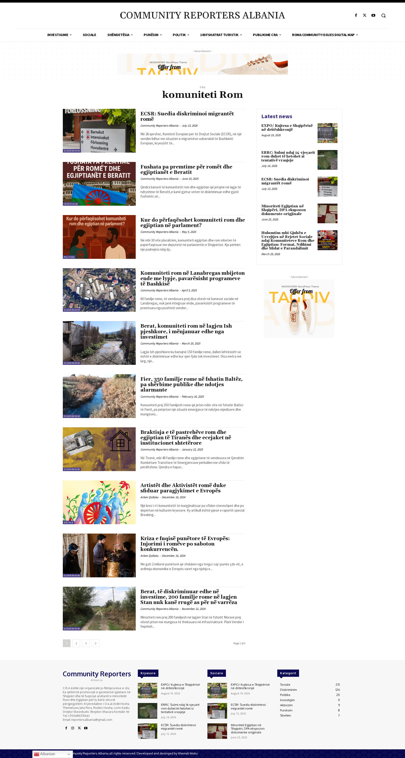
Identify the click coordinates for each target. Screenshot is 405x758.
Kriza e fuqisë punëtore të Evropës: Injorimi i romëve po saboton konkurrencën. (185, 544)
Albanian (47, 754)
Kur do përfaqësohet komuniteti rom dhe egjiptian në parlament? (192, 223)
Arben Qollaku (149, 497)
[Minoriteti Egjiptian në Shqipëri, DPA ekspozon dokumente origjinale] (328, 213)
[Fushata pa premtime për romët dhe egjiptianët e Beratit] (99, 184)
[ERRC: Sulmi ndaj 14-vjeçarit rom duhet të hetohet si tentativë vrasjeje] (328, 160)
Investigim (71, 203)
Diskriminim (72, 150)
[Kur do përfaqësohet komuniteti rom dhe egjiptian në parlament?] (99, 237)
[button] (383, 15)
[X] (365, 15)
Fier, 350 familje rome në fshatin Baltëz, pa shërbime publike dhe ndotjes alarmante (191, 384)
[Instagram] (72, 728)
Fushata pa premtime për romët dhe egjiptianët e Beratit (186, 170)
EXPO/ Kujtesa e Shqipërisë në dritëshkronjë (287, 128)
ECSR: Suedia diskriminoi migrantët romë (187, 116)
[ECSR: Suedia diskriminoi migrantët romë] (99, 131)
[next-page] (96, 643)
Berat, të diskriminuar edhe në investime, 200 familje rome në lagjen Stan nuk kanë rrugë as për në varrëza (188, 597)
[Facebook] (356, 15)
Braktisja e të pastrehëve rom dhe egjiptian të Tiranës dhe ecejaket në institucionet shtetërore (185, 437)
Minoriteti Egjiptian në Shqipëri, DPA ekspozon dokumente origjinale (283, 210)
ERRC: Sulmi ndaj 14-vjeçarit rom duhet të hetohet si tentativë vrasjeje (288, 156)
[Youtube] (373, 15)
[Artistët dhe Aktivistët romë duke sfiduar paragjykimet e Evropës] (99, 502)
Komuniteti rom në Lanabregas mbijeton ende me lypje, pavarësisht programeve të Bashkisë (192, 278)
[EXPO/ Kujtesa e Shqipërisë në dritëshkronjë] (328, 133)
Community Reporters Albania (159, 126)
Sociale (68, 522)
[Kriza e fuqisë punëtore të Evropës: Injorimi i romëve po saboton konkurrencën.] (99, 555)
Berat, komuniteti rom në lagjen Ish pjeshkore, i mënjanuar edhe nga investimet (186, 331)
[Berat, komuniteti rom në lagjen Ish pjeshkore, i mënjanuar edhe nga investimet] (99, 343)
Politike (69, 257)
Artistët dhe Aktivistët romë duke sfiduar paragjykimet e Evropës (183, 488)
